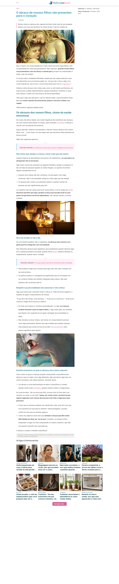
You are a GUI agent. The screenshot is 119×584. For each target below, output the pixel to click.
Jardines (84, 463)
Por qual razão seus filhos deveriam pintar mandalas (53, 263)
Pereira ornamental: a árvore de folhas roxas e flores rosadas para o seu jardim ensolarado (92, 467)
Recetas (18, 492)
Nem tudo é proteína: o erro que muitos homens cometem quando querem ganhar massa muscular (70, 467)
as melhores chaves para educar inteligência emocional (53, 148)
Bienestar (63, 463)
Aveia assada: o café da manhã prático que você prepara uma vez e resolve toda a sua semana (26, 496)
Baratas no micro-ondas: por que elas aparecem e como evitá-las (92, 496)
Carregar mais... (59, 504)
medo (55, 252)
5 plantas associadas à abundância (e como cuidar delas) (69, 496)
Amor (17, 8)
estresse (61, 123)
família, (70, 190)
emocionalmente (57, 327)
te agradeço (66, 84)
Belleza (40, 463)
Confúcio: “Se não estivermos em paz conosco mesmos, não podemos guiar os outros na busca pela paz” (47, 496)
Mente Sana (42, 492)
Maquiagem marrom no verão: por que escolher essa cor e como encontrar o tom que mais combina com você (48, 467)
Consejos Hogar (21, 463)
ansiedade (37, 388)
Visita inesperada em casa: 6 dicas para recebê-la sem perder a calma (26, 467)
